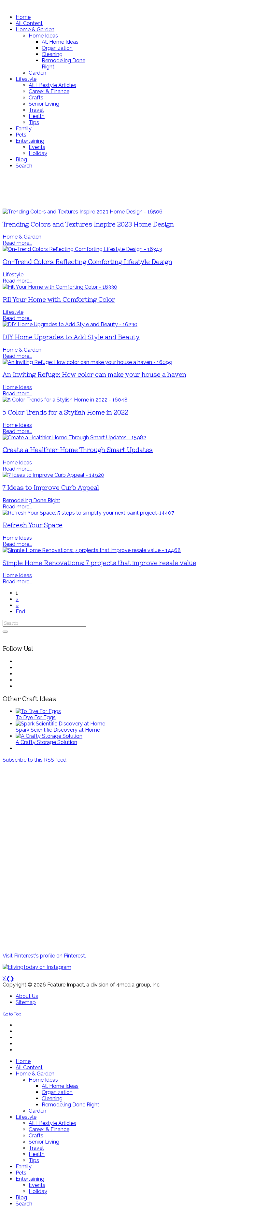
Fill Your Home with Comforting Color (59, 299)
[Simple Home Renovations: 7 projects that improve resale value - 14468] (92, 550)
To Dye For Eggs (36, 717)
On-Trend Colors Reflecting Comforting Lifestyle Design (87, 261)
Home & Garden (22, 237)
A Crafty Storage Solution (46, 742)
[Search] (5, 632)
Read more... (17, 243)
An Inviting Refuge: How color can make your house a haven (94, 374)
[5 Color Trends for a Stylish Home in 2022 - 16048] (65, 400)
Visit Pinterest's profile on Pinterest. (44, 956)
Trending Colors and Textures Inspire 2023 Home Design (88, 224)
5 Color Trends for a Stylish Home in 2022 (65, 412)
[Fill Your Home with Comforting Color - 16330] (60, 287)
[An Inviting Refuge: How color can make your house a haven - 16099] (87, 362)
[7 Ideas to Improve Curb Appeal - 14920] (53, 475)
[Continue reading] (38, 711)
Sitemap (26, 1002)
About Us (27, 996)
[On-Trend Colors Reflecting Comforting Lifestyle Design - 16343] (82, 249)
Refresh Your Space (33, 525)
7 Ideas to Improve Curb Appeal (51, 487)
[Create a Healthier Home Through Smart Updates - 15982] (74, 437)
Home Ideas (17, 387)
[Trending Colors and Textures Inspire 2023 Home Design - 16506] (82, 212)
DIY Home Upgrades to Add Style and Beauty (71, 337)
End (20, 611)
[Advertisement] (133, 188)
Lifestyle (13, 274)
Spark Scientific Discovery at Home (58, 730)
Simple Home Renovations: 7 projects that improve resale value (99, 563)
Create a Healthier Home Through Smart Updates (78, 449)
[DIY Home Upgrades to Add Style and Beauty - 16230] (70, 324)
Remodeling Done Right (31, 500)
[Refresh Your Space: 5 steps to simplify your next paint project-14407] (88, 513)
